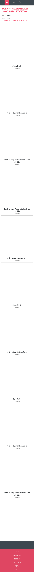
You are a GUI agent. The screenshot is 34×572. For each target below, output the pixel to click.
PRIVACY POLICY (17, 562)
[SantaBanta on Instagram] (19, 2)
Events (8, 19)
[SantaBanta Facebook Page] (14, 2)
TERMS (17, 566)
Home (3, 19)
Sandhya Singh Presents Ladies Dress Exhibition (17, 161)
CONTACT (17, 569)
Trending (8, 15)
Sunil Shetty (17, 399)
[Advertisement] (17, 519)
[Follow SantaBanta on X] (25, 2)
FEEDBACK (17, 559)
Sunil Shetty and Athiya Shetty (17, 113)
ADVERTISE (17, 555)
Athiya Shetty (17, 66)
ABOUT (17, 552)
